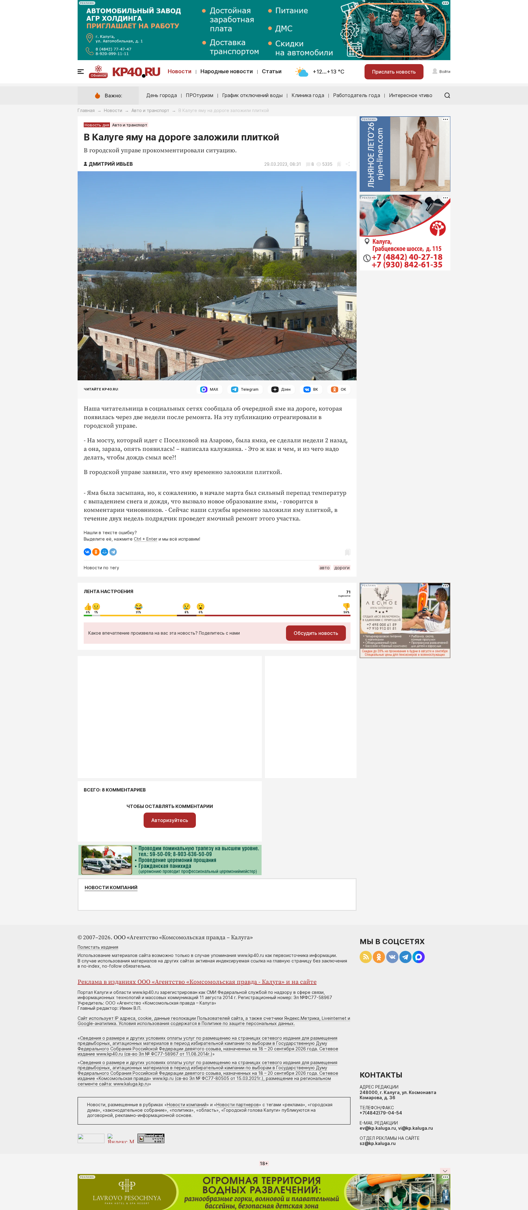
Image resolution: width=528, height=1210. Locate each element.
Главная (86, 110)
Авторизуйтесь (169, 820)
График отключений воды (252, 95)
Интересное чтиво (410, 95)
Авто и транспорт (150, 110)
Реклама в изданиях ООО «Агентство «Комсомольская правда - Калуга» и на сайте (197, 982)
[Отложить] (339, 164)
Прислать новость (394, 72)
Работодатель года (356, 95)
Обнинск (98, 75)
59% (346, 612)
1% (96, 612)
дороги (342, 567)
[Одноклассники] (96, 552)
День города (161, 95)
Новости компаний (111, 887)
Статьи (272, 71)
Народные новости (226, 71)
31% (138, 612)
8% (187, 612)
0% (88, 612)
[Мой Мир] (104, 552)
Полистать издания (98, 947)
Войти (444, 71)
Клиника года (308, 95)
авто (325, 567)
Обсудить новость (316, 633)
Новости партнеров (237, 1104)
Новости (180, 71)
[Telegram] (113, 552)
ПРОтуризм (199, 95)
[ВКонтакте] (87, 552)
